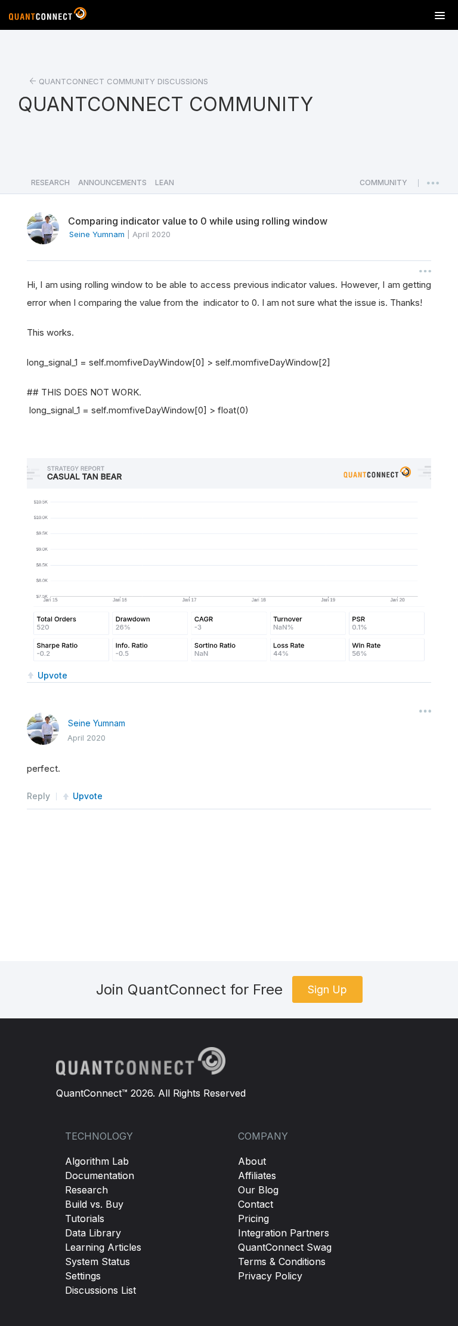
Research (86, 1190)
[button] (383, 186)
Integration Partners (283, 1233)
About (252, 1161)
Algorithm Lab (97, 1161)
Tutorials (84, 1218)
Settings (83, 1276)
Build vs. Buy (94, 1204)
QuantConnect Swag (285, 1247)
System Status (97, 1261)
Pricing (253, 1218)
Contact (255, 1204)
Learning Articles (103, 1247)
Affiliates (257, 1175)
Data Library (93, 1233)
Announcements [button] (112, 182)
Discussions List (100, 1290)
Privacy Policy (270, 1276)
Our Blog (258, 1190)
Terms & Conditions (282, 1261)
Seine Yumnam (96, 723)
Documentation (99, 1175)
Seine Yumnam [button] (97, 234)
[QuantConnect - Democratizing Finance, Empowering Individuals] (47, 16)
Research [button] (50, 182)
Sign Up (327, 989)
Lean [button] (164, 182)
